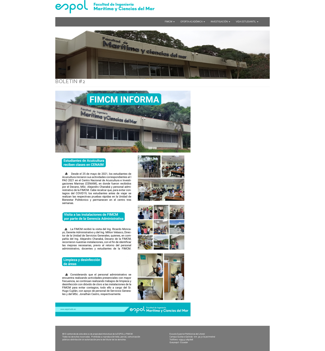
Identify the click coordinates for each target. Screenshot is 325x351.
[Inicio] (162, 6)
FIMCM (169, 22)
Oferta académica (191, 22)
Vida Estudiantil (246, 22)
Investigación (219, 22)
